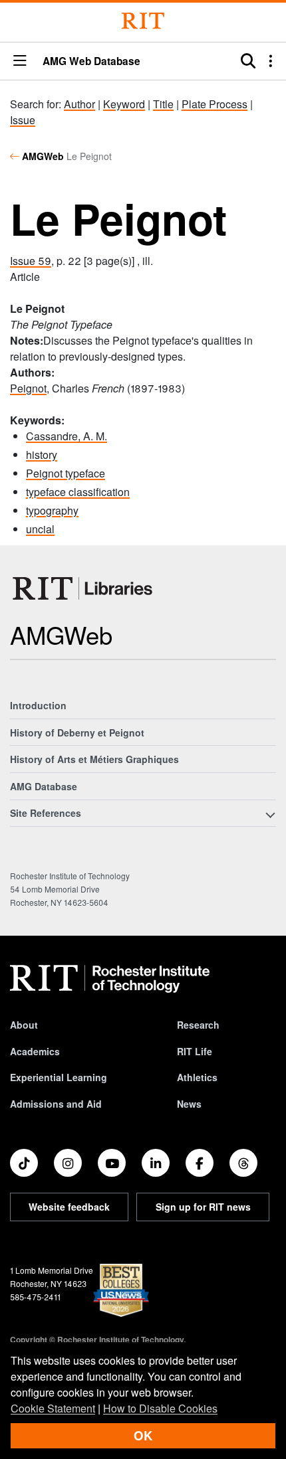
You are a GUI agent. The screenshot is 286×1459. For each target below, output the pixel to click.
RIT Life (194, 1051)
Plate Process (214, 104)
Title (163, 104)
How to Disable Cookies (160, 1408)
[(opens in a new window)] (24, 1163)
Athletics (197, 1077)
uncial (40, 529)
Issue (22, 120)
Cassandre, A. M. (66, 436)
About (24, 1024)
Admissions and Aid (56, 1103)
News (189, 1103)
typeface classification (78, 491)
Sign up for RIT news (203, 1206)
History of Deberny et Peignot (77, 732)
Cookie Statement (53, 1408)
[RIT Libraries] (84, 588)
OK (143, 1435)
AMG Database (43, 786)
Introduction (38, 705)
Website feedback (69, 1206)
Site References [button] (45, 812)
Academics (35, 1051)
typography (52, 510)
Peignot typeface (65, 473)
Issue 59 (30, 260)
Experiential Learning (58, 1077)
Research (198, 1024)
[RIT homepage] (110, 978)
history (41, 454)
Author (79, 104)
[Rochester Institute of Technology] (143, 21)
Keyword (124, 104)
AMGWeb (43, 156)
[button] (20, 61)
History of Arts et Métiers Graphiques (94, 759)
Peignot (28, 388)
